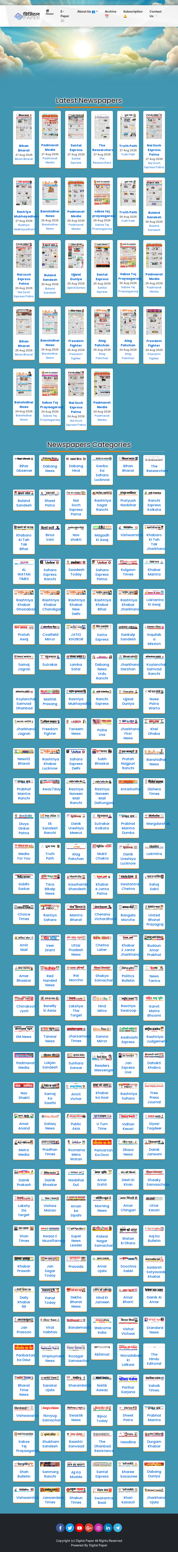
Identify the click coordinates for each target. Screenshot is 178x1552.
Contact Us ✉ (156, 14)
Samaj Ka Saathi (50, 1098)
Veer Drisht (50, 948)
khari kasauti (128, 1500)
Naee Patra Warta (154, 704)
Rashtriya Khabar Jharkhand (130, 605)
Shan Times (24, 1238)
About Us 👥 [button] (86, 11)
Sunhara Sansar (76, 1065)
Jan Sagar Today (50, 1271)
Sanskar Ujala (50, 1388)
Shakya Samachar (103, 978)
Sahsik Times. (154, 1388)
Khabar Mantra (154, 572)
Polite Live (102, 732)
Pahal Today (50, 1300)
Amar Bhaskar (24, 978)
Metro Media (23, 1152)
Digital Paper (85, 1540)
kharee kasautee (128, 1474)
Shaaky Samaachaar (158, 1182)
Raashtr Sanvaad (76, 1444)
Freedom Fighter (76, 343)
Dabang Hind (76, 468)
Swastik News (76, 1417)
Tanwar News (50, 1039)
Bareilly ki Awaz (49, 1008)
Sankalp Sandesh (128, 637)
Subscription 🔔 (133, 14)
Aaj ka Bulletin (154, 1238)
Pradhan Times (50, 1152)
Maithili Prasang (50, 701)
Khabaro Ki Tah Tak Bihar (23, 542)
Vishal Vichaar (128, 1331)
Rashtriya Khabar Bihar (102, 605)
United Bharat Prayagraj (155, 920)
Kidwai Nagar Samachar (103, 1241)
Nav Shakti (24, 1095)
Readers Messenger (104, 1068)
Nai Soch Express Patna (154, 150)
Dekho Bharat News (76, 1302)
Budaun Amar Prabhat (154, 950)
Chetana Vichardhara (105, 916)
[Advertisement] (89, 59)
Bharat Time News (24, 1390)
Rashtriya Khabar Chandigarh (52, 605)
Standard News (155, 1330)
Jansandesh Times (53, 1500)
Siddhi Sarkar (24, 886)
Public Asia (76, 1126)
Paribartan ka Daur (25, 1357)
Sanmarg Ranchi (50, 1474)
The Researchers (103, 147)
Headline (128, 1442)
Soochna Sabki (128, 1268)
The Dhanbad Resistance (104, 1446)
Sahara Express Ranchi (50, 574)
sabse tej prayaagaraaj (103, 213)
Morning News (102, 1208)
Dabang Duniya (154, 1474)
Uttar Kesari (154, 1208)
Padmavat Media (50, 147)
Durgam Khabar (154, 1444)
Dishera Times (154, 791)
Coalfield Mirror (50, 637)
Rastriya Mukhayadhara (27, 214)
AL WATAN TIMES (24, 574)
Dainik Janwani (154, 1152)
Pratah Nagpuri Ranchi (128, 763)
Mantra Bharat (76, 917)
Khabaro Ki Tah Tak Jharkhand (156, 542)
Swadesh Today (76, 572)
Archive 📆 (110, 14)
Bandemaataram (83, 1327)
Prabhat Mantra (154, 1417)
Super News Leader (76, 1241)
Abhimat (102, 1354)
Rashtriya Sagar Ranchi (102, 505)
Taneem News (76, 731)
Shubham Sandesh (50, 1444)
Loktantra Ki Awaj (155, 602)
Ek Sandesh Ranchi (50, 828)
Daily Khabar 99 (24, 1302)
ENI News (23, 1036)
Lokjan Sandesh (50, 1065)
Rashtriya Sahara (128, 1096)
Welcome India (102, 1330)
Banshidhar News (50, 213)
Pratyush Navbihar (128, 503)
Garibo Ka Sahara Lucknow (102, 473)
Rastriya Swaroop (128, 1008)
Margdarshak (158, 823)
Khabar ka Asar (102, 1095)
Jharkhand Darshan (130, 667)
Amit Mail (24, 947)
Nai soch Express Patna (24, 279)
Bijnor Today (102, 1418)
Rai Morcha (76, 978)
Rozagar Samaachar (78, 1358)
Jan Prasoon (24, 1330)
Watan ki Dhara (128, 1241)
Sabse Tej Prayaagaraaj (129, 276)
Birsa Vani (50, 537)
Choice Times (24, 916)
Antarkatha (130, 789)
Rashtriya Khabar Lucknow (50, 764)
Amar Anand (24, 1126)
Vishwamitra (131, 535)
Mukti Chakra (102, 856)
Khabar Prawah (23, 1268)
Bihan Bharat (24, 148)
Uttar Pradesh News (76, 950)
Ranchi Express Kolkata (154, 505)
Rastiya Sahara (50, 917)
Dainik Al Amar (154, 1299)
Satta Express (102, 637)
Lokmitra (154, 853)
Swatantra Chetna (129, 886)
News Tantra (154, 978)
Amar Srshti (102, 1182)
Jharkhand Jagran (25, 731)
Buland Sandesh (154, 214)
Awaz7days (52, 789)
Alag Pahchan (102, 343)
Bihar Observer (24, 468)
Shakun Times (75, 1500)
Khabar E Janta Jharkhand (130, 950)
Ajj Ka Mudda (76, 1474)
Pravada (76, 1266)
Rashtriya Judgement (157, 1039)
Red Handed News (50, 980)
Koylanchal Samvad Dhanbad (26, 704)
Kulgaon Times (128, 572)
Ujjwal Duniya (76, 276)
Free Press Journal (154, 1097)
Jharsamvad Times (79, 1038)
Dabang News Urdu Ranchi (102, 671)
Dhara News (128, 1152)
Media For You (23, 856)
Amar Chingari (128, 1208)
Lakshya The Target (76, 1011)
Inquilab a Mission (154, 639)
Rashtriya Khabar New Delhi (76, 607)
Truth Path (128, 146)
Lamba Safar (76, 667)
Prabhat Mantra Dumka (128, 828)
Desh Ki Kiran (128, 1182)
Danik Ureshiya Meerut (76, 828)
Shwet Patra (49, 503)
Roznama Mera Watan (76, 1155)
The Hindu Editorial (154, 1359)
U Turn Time (102, 1126)
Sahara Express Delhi (76, 764)
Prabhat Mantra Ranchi (24, 794)
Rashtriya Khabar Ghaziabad (26, 605)
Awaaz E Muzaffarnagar (55, 1238)
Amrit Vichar (76, 1096)
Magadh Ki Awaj (102, 537)
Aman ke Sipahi (76, 1211)
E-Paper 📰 (65, 16)
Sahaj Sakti (154, 886)
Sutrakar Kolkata (102, 826)
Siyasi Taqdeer (154, 1126)
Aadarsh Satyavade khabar (156, 1272)
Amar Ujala (102, 1268)
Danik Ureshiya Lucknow (128, 859)
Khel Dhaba (154, 731)
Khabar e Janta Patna (102, 889)
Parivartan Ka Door (103, 1152)
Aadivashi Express (129, 1039)
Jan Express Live (128, 1067)
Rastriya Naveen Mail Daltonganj (104, 796)
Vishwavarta (27, 1415)
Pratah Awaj (24, 637)
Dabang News (50, 468)
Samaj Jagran (24, 667)
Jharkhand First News (130, 734)
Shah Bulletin (24, 1474)
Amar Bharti (128, 1299)
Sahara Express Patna (102, 574)
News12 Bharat (24, 761)
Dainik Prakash (24, 1182)
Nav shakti (76, 537)
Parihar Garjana (128, 1389)
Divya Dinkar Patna (24, 828)
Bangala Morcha (128, 917)
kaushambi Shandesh (78, 886)
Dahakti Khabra (154, 1065)
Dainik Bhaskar (50, 1182)
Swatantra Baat (103, 1500)
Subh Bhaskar (102, 761)
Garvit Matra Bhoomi (154, 1011)
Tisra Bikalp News (50, 889)
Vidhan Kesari (128, 1126)
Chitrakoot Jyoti (26, 1008)
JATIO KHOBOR (76, 637)
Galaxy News (50, 1126)
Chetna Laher (102, 947)
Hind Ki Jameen (102, 1300)
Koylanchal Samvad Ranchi (156, 669)
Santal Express (76, 147)
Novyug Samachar (51, 1418)
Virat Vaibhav (50, 1330)
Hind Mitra (102, 1008)
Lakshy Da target (24, 1210)
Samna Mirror (102, 1039)
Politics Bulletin (128, 978)
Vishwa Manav (50, 1208)
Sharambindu (80, 1385)
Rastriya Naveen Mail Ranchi (76, 796)
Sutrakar (50, 664)
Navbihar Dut (76, 1182)
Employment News (53, 1358)
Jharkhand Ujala (156, 1500)
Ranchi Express (102, 701)
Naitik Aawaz (102, 1388)
